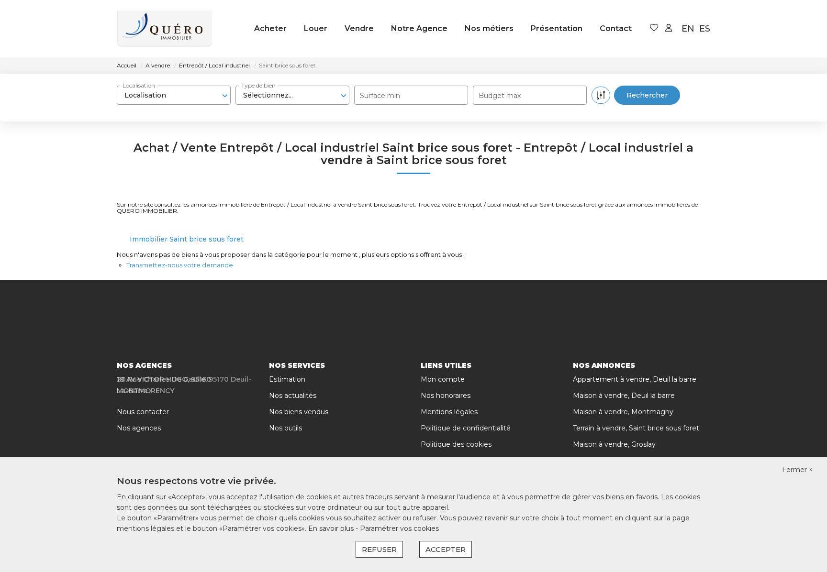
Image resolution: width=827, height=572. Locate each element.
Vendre (359, 28)
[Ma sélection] (654, 28)
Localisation (139, 85)
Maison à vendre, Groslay (614, 444)
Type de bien (258, 85)
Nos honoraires (445, 395)
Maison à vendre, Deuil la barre (624, 395)
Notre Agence (419, 28)
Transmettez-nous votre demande (179, 265)
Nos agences (139, 428)
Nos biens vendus (298, 411)
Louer (315, 28)
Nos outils (285, 428)
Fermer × (797, 469)
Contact (616, 28)
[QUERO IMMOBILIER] (164, 28)
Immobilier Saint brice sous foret (187, 239)
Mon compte (443, 379)
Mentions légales (449, 411)
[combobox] (173, 95)
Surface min (380, 95)
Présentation (556, 28)
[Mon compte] (668, 28)
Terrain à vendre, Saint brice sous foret (636, 428)
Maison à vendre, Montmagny (623, 411)
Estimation (287, 379)
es (704, 28)
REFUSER (379, 549)
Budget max (500, 95)
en (688, 28)
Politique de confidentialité (466, 428)
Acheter (270, 28)
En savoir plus (332, 528)
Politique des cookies (456, 444)
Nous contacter (143, 411)
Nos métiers (489, 28)
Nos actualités (292, 395)
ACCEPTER (445, 549)
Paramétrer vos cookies (399, 528)
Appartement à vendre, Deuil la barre (634, 379)
